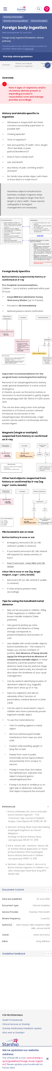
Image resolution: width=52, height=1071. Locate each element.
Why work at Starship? (13, 1032)
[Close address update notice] (47, 1058)
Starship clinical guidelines (16, 21)
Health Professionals (12, 1020)
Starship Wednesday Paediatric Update (22, 1028)
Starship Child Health (13, 17)
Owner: (5, 934)
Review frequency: (11, 918)
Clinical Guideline (39, 21)
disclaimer (29, 49)
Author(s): (7, 924)
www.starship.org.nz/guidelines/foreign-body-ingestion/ (22, 1061)
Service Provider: (10, 912)
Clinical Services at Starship (16, 1024)
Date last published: (12, 899)
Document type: (10, 905)
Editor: (5, 941)
